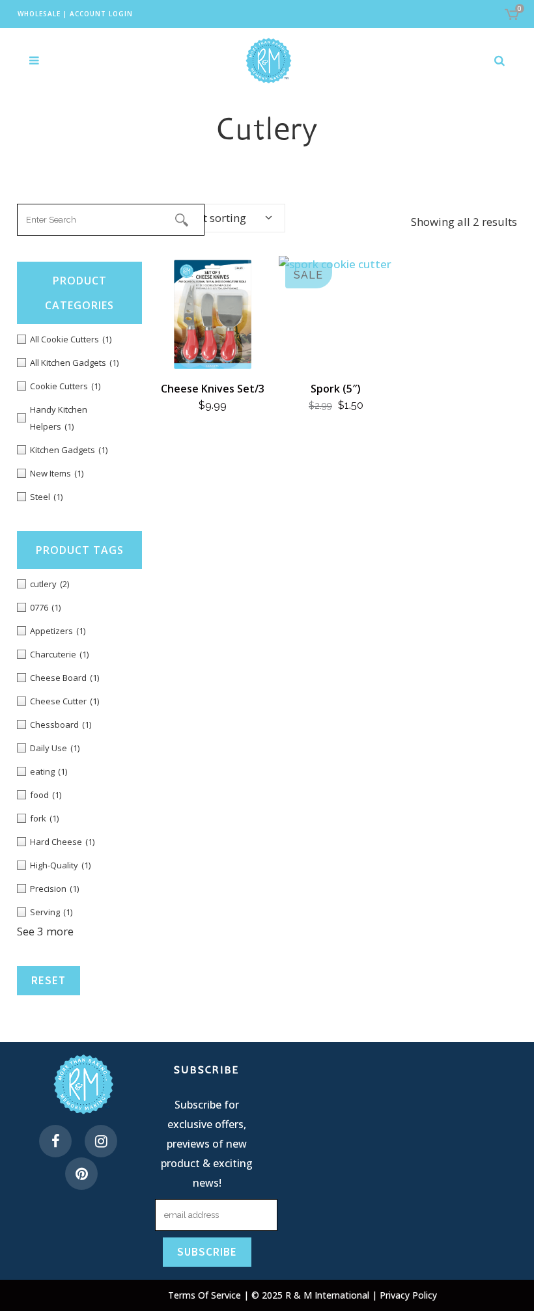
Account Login (101, 13)
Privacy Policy (408, 1295)
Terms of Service (206, 1295)
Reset (48, 980)
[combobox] (220, 218)
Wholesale (39, 13)
